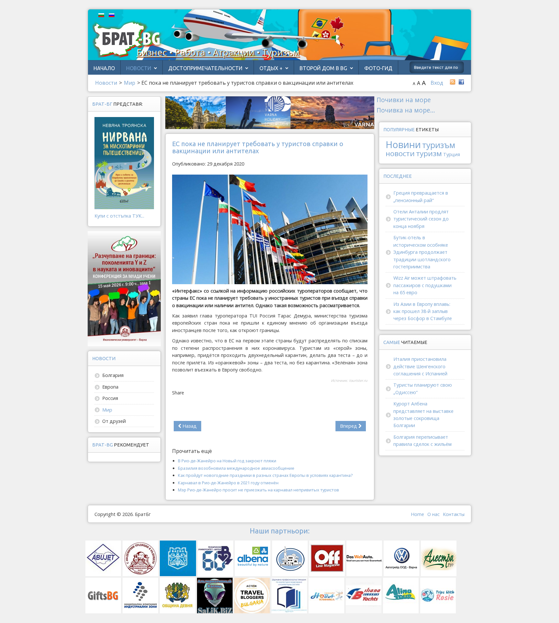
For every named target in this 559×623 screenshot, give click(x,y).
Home (417, 514)
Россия (110, 398)
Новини (403, 144)
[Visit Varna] (269, 112)
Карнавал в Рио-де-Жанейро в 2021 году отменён (228, 483)
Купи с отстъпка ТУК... (119, 216)
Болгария (113, 375)
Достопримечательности (205, 68)
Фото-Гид (378, 68)
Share (178, 393)
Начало (104, 68)
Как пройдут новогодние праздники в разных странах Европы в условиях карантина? (265, 475)
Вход (437, 82)
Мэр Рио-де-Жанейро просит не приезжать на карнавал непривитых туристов (258, 490)
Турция (451, 154)
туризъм (438, 145)
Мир (107, 410)
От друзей (114, 421)
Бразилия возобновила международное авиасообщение (236, 468)
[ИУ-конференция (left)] (124, 288)
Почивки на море (404, 99)
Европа (110, 387)
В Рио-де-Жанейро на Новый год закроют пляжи (227, 461)
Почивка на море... (406, 110)
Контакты (454, 514)
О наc (433, 514)
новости (400, 153)
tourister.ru (358, 380)
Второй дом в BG (323, 68)
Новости (138, 68)
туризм (429, 153)
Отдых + (270, 68)
